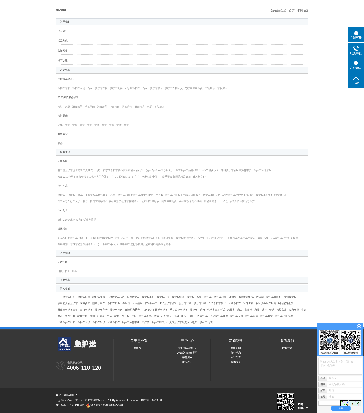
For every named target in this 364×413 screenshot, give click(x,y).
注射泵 (233, 297)
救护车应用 (236, 316)
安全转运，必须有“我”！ (211, 238)
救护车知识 (98, 322)
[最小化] (359, 326)
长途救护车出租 (66, 322)
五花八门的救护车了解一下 (73, 238)
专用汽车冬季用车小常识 (241, 238)
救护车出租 (69, 297)
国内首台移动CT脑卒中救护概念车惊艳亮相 (114, 201)
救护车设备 (113, 303)
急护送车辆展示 (66, 79)
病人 (239, 309)
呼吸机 (260, 297)
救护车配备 (116, 88)
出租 (191, 316)
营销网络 (63, 50)
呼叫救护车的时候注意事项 (236, 170)
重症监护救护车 (179, 309)
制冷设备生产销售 (266, 303)
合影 (60, 106)
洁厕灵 (101, 316)
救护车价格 (220, 297)
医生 (74, 271)
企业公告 (63, 210)
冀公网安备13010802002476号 (106, 405)
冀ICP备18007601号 (151, 400)
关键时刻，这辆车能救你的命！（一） (79, 244)
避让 (60, 316)
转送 (271, 309)
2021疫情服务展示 (68, 97)
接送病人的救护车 (68, 303)
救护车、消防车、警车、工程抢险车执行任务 (83, 195)
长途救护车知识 (219, 316)
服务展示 (63, 134)
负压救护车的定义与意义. (183, 322)
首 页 (292, 10)
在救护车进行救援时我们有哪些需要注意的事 (145, 244)
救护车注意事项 (130, 322)
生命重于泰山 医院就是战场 (175, 176)
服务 (60, 143)
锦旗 (60, 125)
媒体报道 (63, 228)
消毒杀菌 (77, 106)
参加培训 (159, 106)
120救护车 (202, 316)
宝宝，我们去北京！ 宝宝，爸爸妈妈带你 (134, 176)
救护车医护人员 (174, 88)
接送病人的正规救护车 (155, 309)
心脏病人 (166, 316)
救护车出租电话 (216, 309)
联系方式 (63, 40)
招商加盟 (63, 60)
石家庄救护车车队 (97, 88)
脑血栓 (248, 309)
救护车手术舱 (110, 244)
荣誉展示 (63, 115)
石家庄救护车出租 (68, 309)
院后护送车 (98, 303)
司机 (60, 271)
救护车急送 (98, 297)
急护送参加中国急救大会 (159, 170)
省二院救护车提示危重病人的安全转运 (79, 170)
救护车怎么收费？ (186, 238)
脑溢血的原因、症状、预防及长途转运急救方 (229, 201)
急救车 (231, 309)
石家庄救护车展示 (152, 88)
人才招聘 (63, 262)
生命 (303, 309)
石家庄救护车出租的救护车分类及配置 (131, 195)
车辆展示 (210, 88)
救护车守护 (101, 309)
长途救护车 (133, 297)
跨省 (202, 309)
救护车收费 (266, 316)
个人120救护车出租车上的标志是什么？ (178, 195)
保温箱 (126, 303)
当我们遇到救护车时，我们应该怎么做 (111, 238)
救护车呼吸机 (273, 297)
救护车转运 (163, 297)
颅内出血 (70, 316)
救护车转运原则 (262, 170)
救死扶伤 (82, 316)
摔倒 (92, 316)
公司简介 (63, 30)
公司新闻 (63, 161)
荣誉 (67, 125)
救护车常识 (84, 322)
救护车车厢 (64, 88)
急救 (257, 309)
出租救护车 (86, 309)
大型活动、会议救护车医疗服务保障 (278, 238)
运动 (176, 316)
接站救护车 (290, 297)
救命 (156, 316)
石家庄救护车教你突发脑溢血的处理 (123, 170)
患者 (109, 316)
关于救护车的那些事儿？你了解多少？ (197, 170)
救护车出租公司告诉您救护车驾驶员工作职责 (228, 195)
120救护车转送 (115, 297)
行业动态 (63, 185)
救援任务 (119, 316)
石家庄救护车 (132, 88)
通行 (264, 309)
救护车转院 (206, 322)
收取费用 (282, 309)
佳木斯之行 (199, 176)
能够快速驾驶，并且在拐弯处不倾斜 (181, 201)
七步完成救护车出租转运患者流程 (154, 238)
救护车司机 (78, 88)
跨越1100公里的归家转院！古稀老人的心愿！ (83, 176)
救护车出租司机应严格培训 (271, 195)
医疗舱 (145, 322)
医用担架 (85, 303)
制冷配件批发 (285, 303)
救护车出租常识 (284, 316)
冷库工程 (248, 303)
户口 (134, 316)
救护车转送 (84, 297)
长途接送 (137, 303)
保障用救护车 (246, 297)
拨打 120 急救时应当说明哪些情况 (77, 219)
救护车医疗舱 (159, 322)
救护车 (190, 297)
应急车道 (294, 309)
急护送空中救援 (194, 88)
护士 (67, 271)
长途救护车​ (113, 322)
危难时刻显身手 (150, 201)
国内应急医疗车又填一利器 (73, 201)
